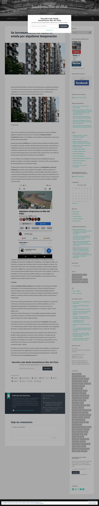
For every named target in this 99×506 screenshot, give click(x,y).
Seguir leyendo (49, 30)
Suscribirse (64, 26)
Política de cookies (39, 503)
